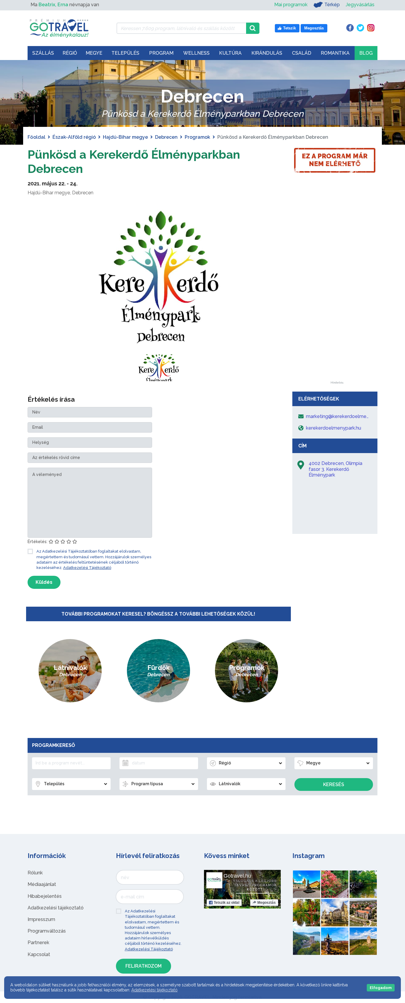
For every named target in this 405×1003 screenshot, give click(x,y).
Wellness (196, 53)
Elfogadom (381, 987)
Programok (197, 137)
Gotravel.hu (237, 876)
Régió (70, 53)
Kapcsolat (39, 954)
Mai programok (290, 4)
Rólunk (35, 873)
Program (161, 53)
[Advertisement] (336, 292)
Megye (94, 53)
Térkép (332, 4)
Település (125, 53)
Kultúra (230, 53)
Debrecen (166, 137)
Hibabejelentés (45, 896)
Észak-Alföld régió (74, 137)
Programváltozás (47, 931)
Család (301, 53)
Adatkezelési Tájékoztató (87, 567)
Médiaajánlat (42, 884)
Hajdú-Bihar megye (125, 137)
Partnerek (38, 942)
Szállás (43, 53)
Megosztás (266, 903)
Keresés (333, 784)
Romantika (335, 53)
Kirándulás (266, 53)
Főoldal (36, 137)
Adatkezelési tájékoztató (56, 908)
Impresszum (41, 919)
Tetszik (226, 903)
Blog (366, 53)
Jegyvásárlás (360, 4)
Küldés (44, 582)
